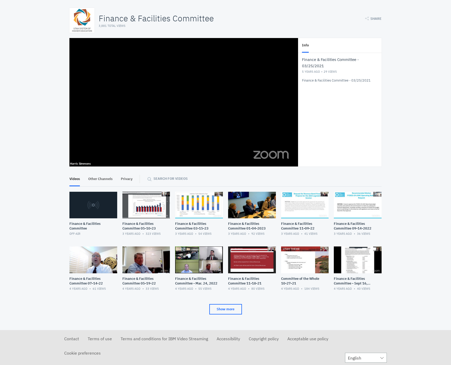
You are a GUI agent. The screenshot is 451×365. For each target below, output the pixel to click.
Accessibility (228, 338)
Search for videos (170, 178)
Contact (71, 338)
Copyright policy (264, 338)
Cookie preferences (82, 353)
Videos (74, 179)
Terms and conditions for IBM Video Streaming (164, 338)
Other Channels (100, 179)
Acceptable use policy (307, 338)
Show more (225, 309)
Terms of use (100, 338)
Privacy (127, 179)
